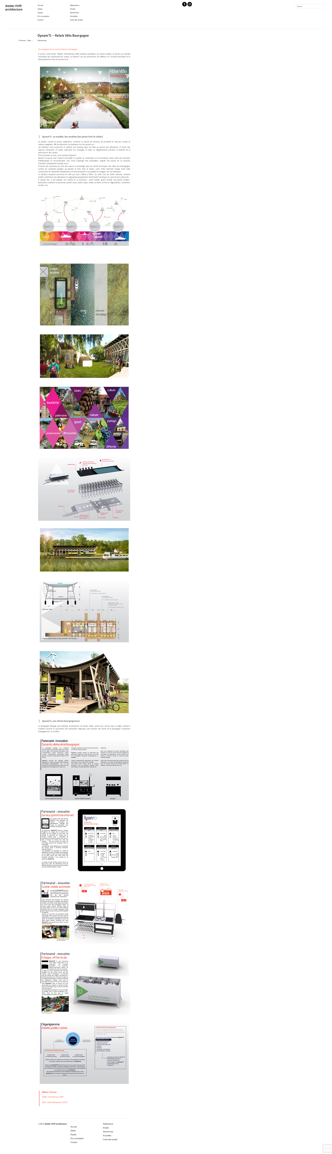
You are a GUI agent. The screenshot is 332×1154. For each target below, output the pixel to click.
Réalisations (74, 5)
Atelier (40, 9)
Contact (40, 20)
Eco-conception (43, 16)
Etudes (72, 9)
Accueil (40, 5)
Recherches (74, 12)
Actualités (74, 16)
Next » (29, 40)
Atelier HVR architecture (13, 7)
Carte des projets (76, 20)
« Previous (22, 40)
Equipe (40, 12)
